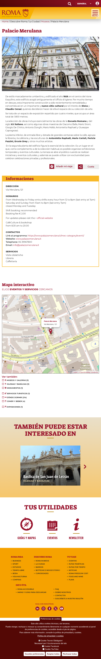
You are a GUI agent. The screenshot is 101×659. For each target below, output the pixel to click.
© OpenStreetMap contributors (88, 372)
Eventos (73, 561)
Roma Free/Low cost (78, 573)
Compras (17, 580)
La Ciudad (40, 564)
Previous (16, 476)
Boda (15, 573)
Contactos (60, 595)
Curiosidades (42, 573)
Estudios (17, 567)
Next (85, 476)
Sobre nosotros (63, 592)
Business (17, 561)
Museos (45, 21)
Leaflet (75, 372)
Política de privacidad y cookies (50, 635)
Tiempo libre (18, 570)
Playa (71, 580)
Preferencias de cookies (50, 618)
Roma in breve (42, 561)
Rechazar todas (70, 654)
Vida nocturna (20, 577)
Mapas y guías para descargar (31, 592)
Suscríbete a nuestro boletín (69, 599)
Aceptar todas (53, 654)
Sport (15, 564)
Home (5, 21)
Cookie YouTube (52, 649)
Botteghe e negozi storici (48, 570)
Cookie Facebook (51, 646)
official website (45, 218)
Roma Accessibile (25, 589)
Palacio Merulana (50, 321)
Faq (57, 589)
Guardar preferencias (34, 654)
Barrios (39, 567)
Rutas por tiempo (77, 567)
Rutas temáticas (76, 564)
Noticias (73, 570)
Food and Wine (76, 577)
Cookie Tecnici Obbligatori (51, 640)
